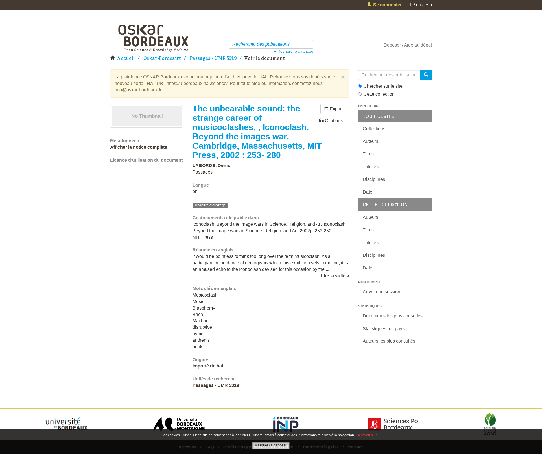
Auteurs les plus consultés (389, 341)
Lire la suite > (335, 275)
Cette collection (379, 94)
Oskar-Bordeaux (162, 58)
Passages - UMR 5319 (213, 58)
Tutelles (371, 166)
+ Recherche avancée (293, 51)
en (418, 4)
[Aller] (309, 44)
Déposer (392, 45)
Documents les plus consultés (393, 315)
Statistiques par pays (384, 328)
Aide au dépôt (418, 45)
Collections (374, 128)
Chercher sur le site (383, 86)
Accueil (126, 58)
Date (367, 192)
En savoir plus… (368, 435)
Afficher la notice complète (138, 147)
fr (411, 4)
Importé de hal (208, 365)
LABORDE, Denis (211, 165)
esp (428, 4)
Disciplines (374, 179)
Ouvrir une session (381, 291)
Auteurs (370, 141)
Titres (368, 154)
